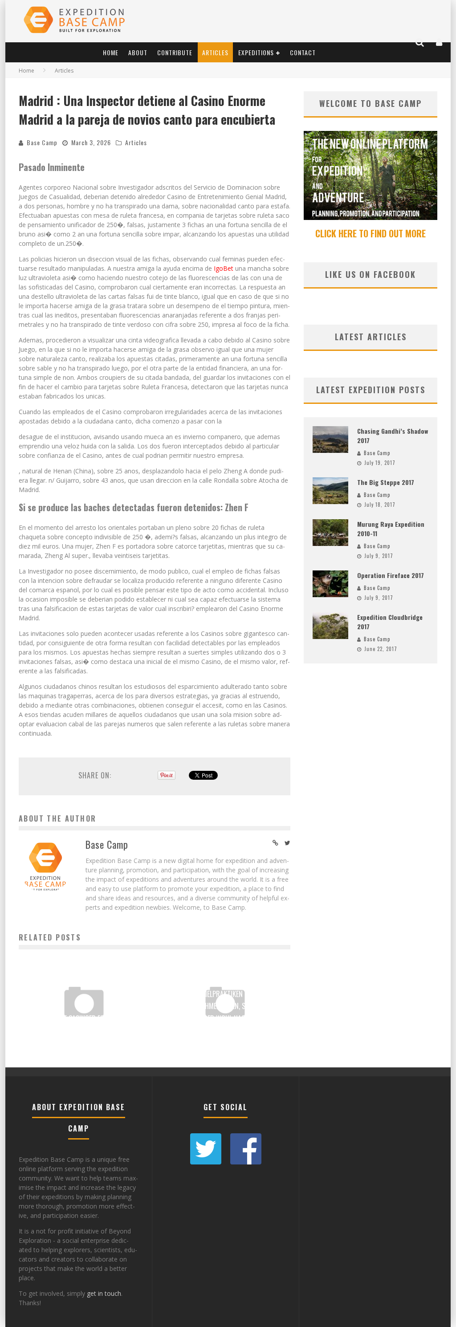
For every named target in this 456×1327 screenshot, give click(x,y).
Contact (303, 52)
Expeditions (256, 52)
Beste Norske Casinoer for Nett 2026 (83, 1018)
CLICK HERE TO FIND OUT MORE (370, 233)
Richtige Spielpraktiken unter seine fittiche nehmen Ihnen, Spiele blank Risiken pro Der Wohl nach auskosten (225, 1006)
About (137, 52)
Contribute (174, 52)
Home (110, 52)
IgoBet (223, 268)
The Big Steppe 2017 (385, 482)
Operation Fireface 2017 (390, 575)
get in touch (104, 1293)
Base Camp (42, 142)
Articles (215, 52)
